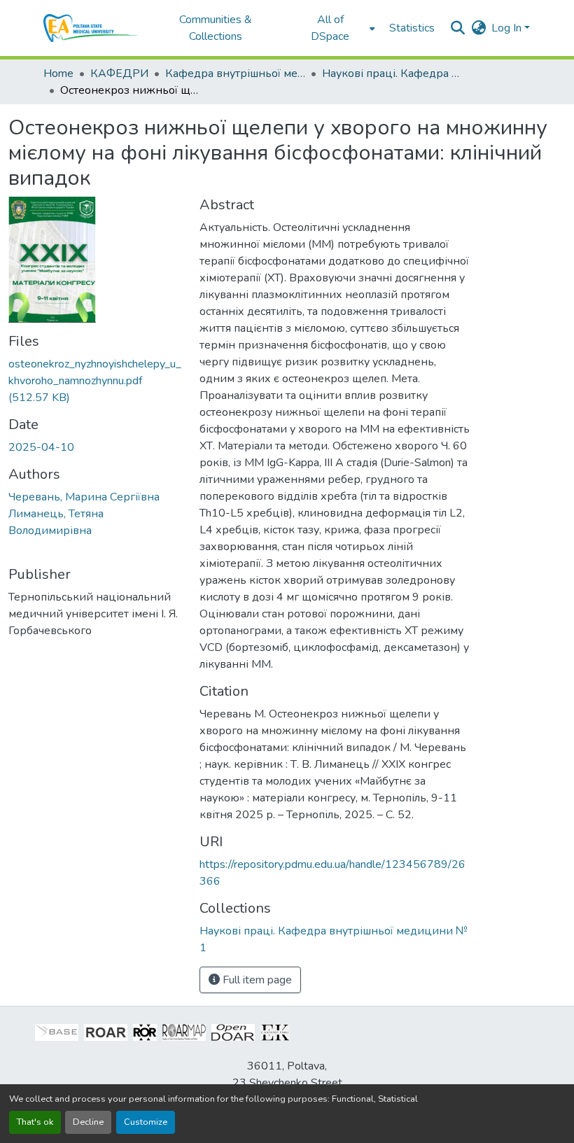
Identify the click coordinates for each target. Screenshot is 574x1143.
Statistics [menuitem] (412, 28)
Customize (145, 1122)
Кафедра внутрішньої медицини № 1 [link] (235, 73)
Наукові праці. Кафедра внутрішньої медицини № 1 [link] (392, 73)
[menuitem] (334, 28)
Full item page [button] (256, 980)
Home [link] (58, 73)
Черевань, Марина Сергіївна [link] (84, 497)
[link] (95, 381)
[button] (90, 28)
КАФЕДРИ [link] (119, 73)
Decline (88, 1122)
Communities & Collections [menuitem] (215, 28)
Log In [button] (507, 28)
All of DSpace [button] (330, 28)
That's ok (35, 1122)
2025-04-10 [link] (41, 447)
